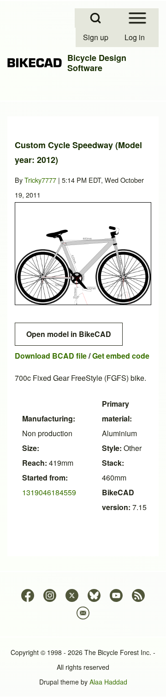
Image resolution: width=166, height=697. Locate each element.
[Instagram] (50, 595)
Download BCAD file (51, 355)
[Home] (34, 62)
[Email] (83, 613)
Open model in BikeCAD (68, 334)
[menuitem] (96, 37)
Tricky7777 (40, 180)
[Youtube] (116, 595)
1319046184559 (49, 492)
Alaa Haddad (108, 681)
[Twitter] (72, 595)
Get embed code (120, 355)
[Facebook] (27, 595)
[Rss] (138, 595)
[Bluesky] (94, 595)
